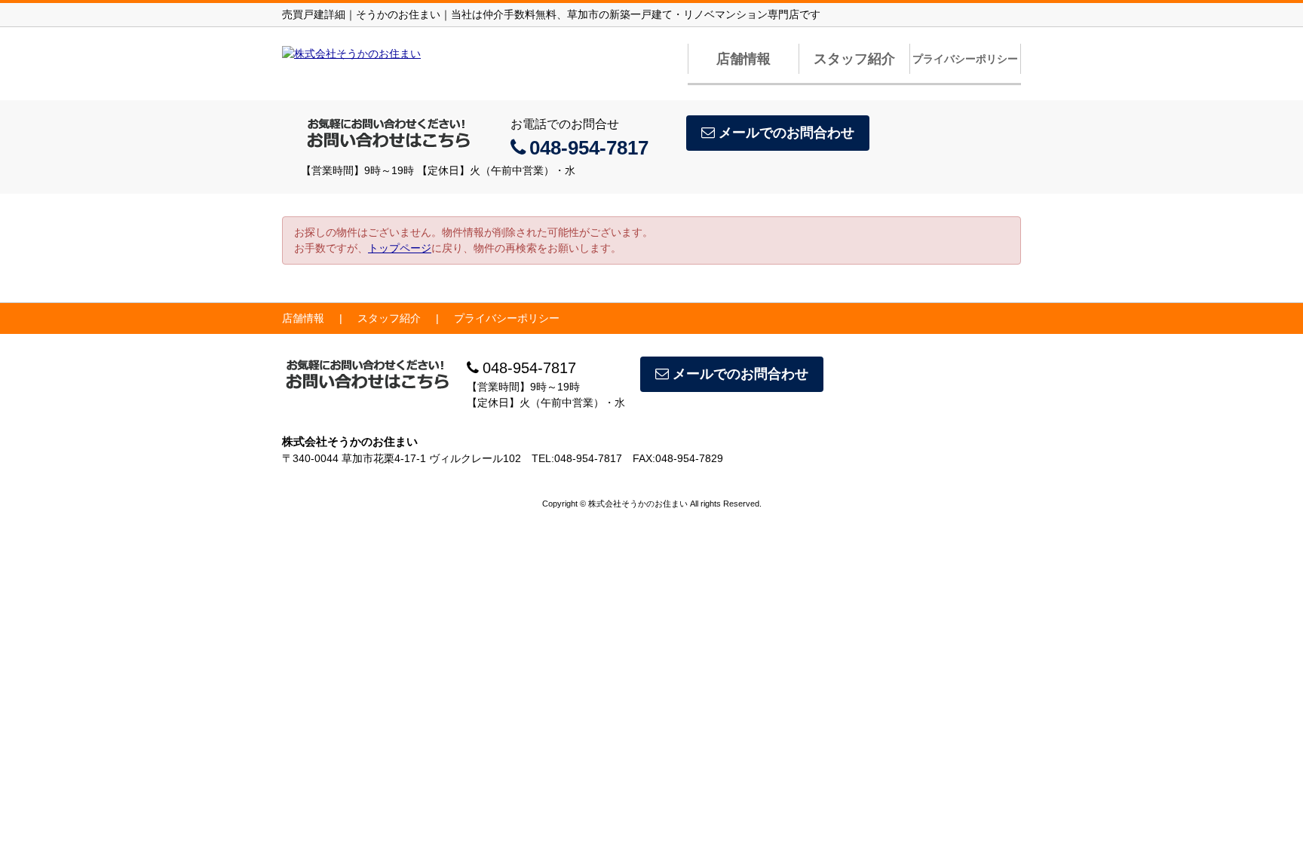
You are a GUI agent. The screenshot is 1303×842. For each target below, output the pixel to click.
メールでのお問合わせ (786, 132)
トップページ (399, 248)
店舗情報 (743, 58)
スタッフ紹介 (854, 58)
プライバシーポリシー (965, 59)
